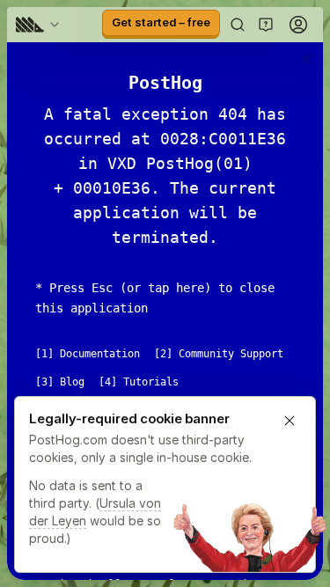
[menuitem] (40, 24)
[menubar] (40, 24)
